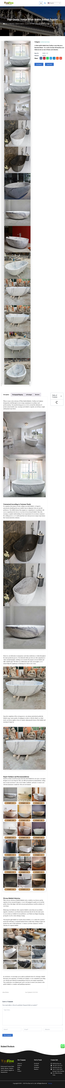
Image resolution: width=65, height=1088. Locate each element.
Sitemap (50, 1083)
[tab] (6, 394)
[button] (45, 3)
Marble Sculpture (20, 23)
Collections (11, 23)
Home (5, 23)
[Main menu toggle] (41, 3)
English (52, 3)
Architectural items (30, 23)
